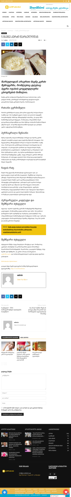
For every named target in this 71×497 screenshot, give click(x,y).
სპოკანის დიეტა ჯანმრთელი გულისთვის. (37, 354)
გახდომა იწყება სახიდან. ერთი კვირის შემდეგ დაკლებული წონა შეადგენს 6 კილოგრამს (23, 356)
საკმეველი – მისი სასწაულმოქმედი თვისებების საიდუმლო (11, 310)
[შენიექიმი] (66, 492)
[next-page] (5, 364)
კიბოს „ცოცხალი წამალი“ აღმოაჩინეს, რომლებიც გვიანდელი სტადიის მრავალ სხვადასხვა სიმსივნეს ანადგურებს (39, 451)
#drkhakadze (5, 261)
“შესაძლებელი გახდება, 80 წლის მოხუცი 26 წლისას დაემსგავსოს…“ (38, 435)
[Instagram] (66, 1)
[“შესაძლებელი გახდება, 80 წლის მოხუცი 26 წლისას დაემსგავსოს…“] (28, 435)
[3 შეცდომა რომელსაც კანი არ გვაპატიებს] (8, 346)
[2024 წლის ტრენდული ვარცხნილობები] (28, 443)
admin (5, 40)
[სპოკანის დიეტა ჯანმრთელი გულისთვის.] (39, 346)
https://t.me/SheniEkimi (18, 269)
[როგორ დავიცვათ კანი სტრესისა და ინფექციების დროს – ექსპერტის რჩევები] (4, 444)
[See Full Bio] (27, 279)
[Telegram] (69, 1)
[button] (67, 26)
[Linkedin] (11, 44)
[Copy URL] (20, 44)
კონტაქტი (37, 475)
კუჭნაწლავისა (6, 254)
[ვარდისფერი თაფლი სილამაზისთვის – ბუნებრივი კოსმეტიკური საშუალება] (4, 454)
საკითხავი (10, 30)
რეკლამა (30, 475)
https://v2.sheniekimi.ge (20, 325)
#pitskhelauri (13, 261)
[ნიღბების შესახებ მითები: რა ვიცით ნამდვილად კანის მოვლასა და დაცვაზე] (4, 435)
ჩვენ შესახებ (23, 475)
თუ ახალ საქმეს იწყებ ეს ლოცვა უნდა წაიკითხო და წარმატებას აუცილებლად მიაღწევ (37, 311)
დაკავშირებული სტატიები (10, 337)
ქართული (55, 496)
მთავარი (3, 30)
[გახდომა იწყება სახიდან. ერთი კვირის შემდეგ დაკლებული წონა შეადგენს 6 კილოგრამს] (23, 346)
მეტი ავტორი (24, 337)
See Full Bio (21, 280)
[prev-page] (2, 364)
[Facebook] (63, 1)
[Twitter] (7, 44)
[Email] (16, 44)
